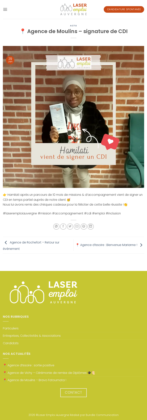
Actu (73, 25)
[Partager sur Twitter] (70, 226)
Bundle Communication (102, 415)
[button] (5, 9)
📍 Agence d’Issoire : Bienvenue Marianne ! (107, 245)
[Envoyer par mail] (77, 226)
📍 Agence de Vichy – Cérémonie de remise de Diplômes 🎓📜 (49, 373)
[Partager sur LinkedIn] (90, 226)
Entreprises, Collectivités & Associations (32, 335)
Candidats (11, 343)
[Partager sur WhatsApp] (56, 226)
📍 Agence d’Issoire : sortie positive (28, 365)
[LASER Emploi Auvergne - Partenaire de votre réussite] (73, 9)
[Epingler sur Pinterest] (84, 226)
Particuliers (11, 328)
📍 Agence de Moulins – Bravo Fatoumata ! (34, 380)
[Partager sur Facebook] (63, 226)
